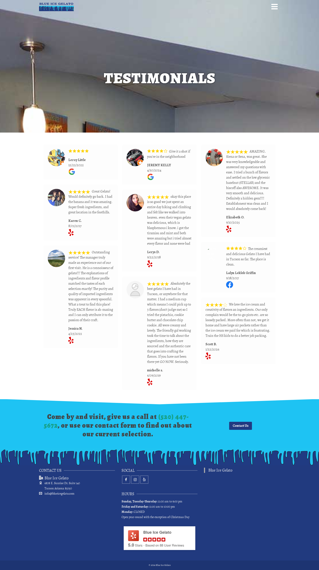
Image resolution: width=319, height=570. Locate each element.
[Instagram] (135, 479)
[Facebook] (126, 479)
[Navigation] (274, 6)
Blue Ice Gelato (220, 470)
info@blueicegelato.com (59, 494)
